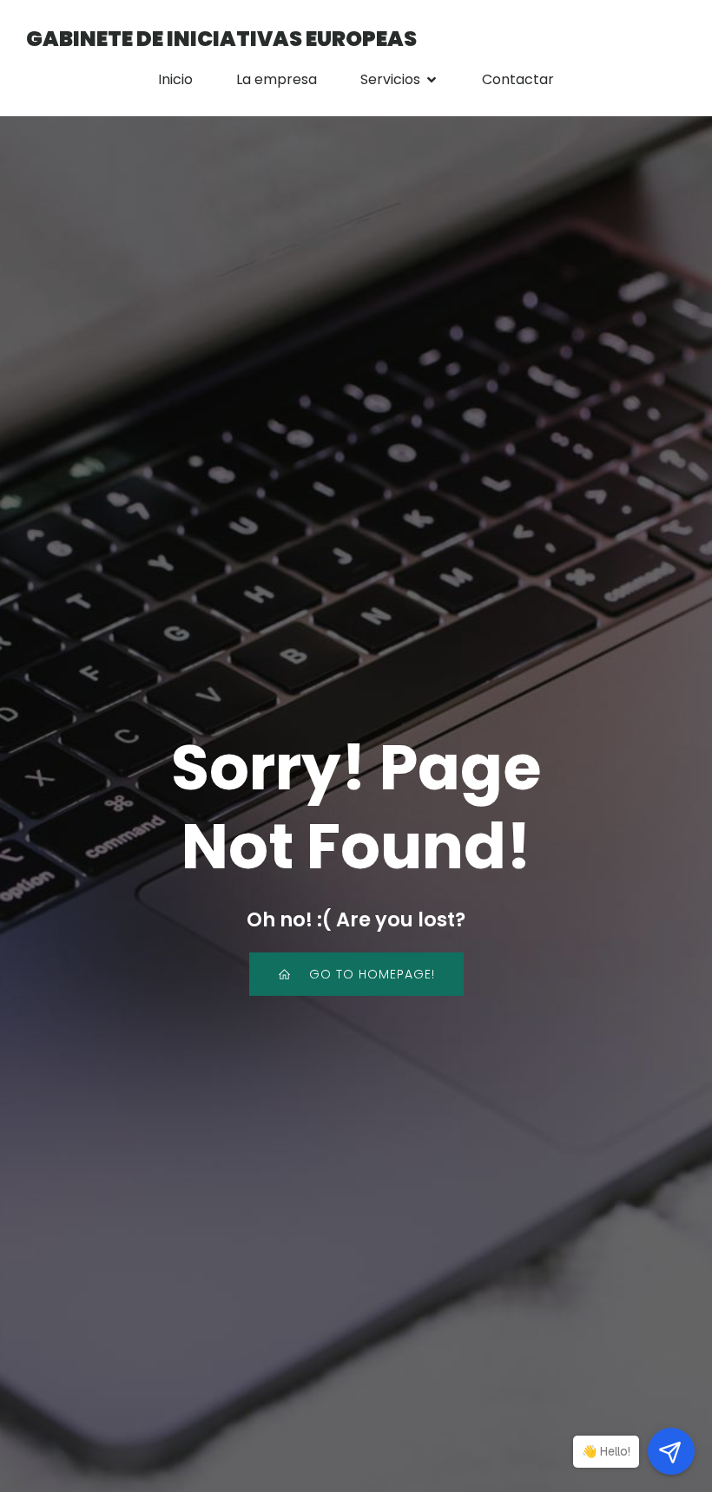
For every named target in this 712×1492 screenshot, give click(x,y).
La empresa (276, 79)
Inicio (175, 79)
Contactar (518, 79)
